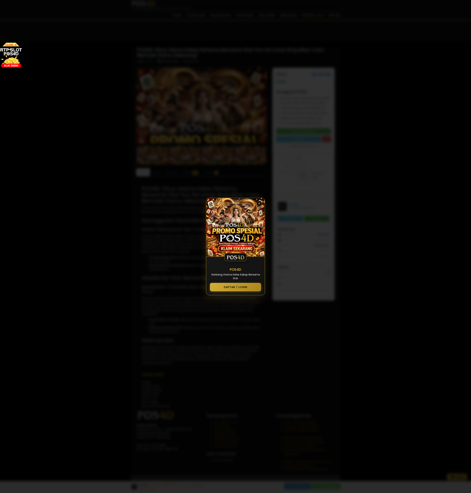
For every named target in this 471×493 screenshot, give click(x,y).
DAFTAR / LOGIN (235, 287)
